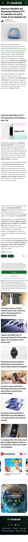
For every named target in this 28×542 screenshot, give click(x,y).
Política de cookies (7, 278)
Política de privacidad (15, 278)
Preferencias (14, 276)
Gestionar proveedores (7, 269)
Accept (14, 272)
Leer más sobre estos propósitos (18, 269)
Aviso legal (22, 278)
